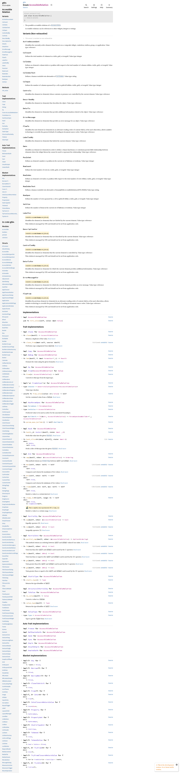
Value (59, 321)
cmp (27, 457)
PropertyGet (37, 717)
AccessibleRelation (37, 317)
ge (27, 568)
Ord (29, 454)
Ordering (69, 457)
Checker (31, 387)
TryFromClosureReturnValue (44, 755)
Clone (30, 332)
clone (28, 335)
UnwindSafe (33, 650)
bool (66, 520)
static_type (31, 580)
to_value (30, 596)
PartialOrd (33, 536)
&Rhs (44, 527)
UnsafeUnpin (33, 647)
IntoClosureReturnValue (42, 702)
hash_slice (31, 439)
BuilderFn (32, 416)
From (30, 371)
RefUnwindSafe (35, 632)
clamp (28, 487)
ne (27, 527)
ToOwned (34, 732)
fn (40, 416)
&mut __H (60, 432)
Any (32, 661)
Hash (30, 429)
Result (64, 358)
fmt (27, 358)
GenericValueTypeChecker (48, 387)
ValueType (32, 612)
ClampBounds (33, 504)
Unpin (30, 643)
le (27, 553)
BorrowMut (35, 676)
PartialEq (32, 516)
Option (76, 539)
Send (30, 636)
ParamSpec (32, 406)
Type (44, 580)
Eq (29, 367)
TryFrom (38, 748)
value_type (31, 603)
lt (27, 546)
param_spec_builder (34, 422)
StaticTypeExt (38, 725)
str (44, 416)
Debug (30, 355)
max (27, 465)
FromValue (37, 383)
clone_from (31, 342)
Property (35, 710)
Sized (33, 445)
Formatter (48, 358)
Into (36, 695)
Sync (30, 639)
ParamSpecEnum (45, 406)
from (28, 374)
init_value (34, 321)
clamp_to (30, 498)
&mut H (63, 439)
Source (25, 7)
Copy (30, 351)
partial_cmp (31, 539)
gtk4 (24, 2)
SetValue (32, 409)
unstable (104, 342)
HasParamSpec (34, 402)
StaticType (33, 576)
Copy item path (51, 4)
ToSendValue (37, 740)
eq (27, 520)
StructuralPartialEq (38, 589)
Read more (51, 339)
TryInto (38, 763)
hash (28, 432)
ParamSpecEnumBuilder (78, 416)
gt (27, 560)
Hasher (38, 432)
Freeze (31, 628)
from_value (37, 394)
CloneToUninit (38, 683)
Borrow (34, 668)
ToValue (31, 592)
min (27, 476)
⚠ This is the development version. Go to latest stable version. (165, 767)
